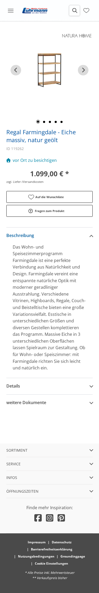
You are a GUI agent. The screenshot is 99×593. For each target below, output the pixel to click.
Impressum (37, 542)
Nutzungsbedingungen (36, 556)
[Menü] (10, 10)
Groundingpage (72, 556)
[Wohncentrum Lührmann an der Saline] (35, 10)
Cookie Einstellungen (51, 563)
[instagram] (49, 517)
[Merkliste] (86, 10)
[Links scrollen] (16, 70)
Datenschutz (62, 542)
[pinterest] (61, 517)
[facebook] (38, 517)
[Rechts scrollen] (83, 70)
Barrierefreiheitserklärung (51, 549)
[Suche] (74, 10)
